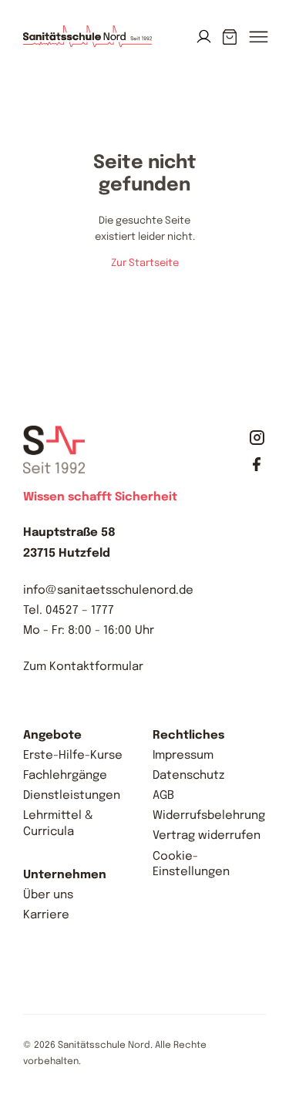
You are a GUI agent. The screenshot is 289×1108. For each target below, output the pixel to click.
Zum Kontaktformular (83, 667)
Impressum (183, 755)
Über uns (48, 895)
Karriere (46, 915)
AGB (163, 796)
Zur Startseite (145, 263)
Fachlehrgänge (65, 776)
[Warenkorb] (230, 37)
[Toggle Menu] (257, 45)
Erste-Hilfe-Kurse (73, 755)
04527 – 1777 (79, 611)
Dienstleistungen (71, 796)
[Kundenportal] (204, 36)
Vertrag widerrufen (206, 836)
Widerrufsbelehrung (209, 816)
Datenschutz (188, 776)
